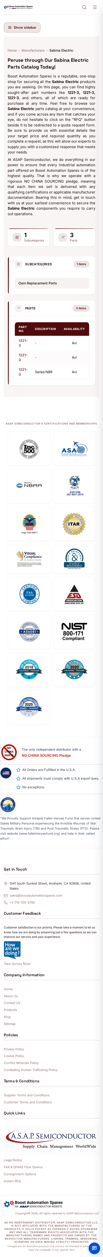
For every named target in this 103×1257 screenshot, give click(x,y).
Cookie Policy (14, 1056)
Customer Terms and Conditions (28, 1102)
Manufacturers (33, 50)
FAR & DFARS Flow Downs (23, 1167)
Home (12, 50)
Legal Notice (13, 1160)
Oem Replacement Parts (37, 283)
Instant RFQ (12, 1181)
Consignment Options (20, 1174)
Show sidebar (25, 27)
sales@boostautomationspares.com (36, 895)
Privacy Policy (14, 1049)
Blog (7, 1017)
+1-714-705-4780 (22, 902)
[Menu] (95, 7)
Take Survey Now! (17, 964)
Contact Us (12, 1003)
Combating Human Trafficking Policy (30, 1070)
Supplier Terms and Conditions (27, 1095)
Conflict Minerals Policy (21, 1063)
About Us (11, 996)
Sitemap (10, 1024)
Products (10, 1010)
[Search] (84, 7)
